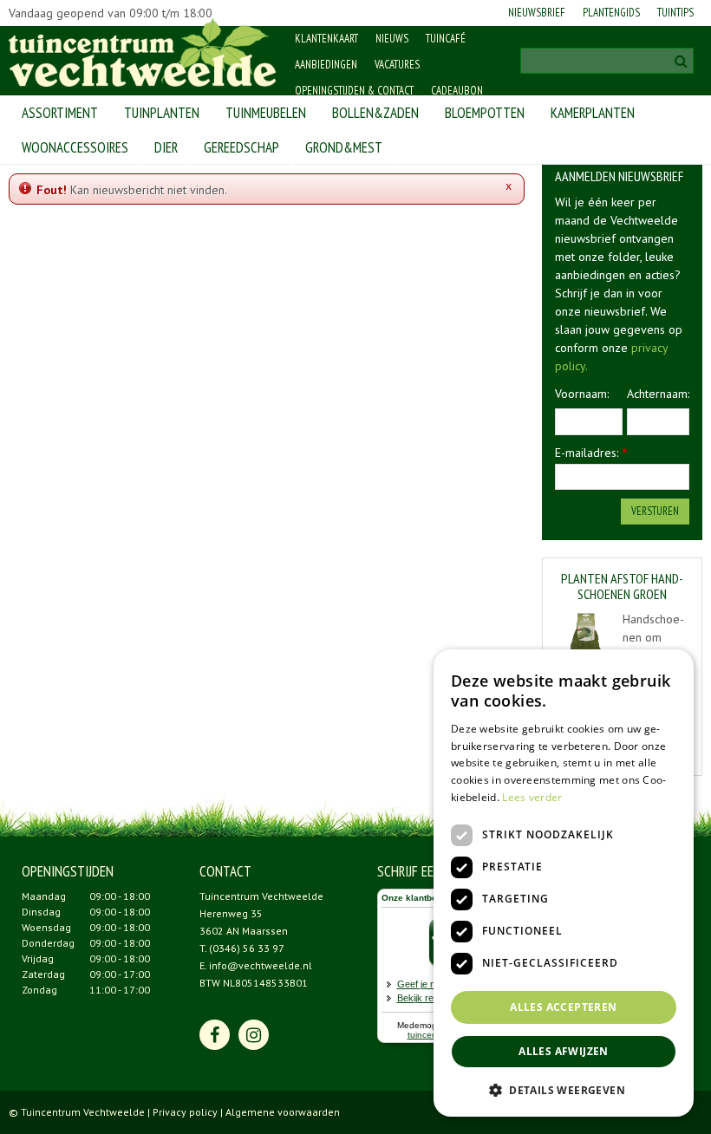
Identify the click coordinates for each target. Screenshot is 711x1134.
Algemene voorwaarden (282, 1111)
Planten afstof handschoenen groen (622, 586)
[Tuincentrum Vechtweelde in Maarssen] (143, 52)
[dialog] (564, 883)
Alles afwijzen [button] (564, 1051)
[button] (563, 1089)
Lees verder (532, 797)
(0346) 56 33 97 (246, 948)
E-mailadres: (591, 452)
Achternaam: (658, 393)
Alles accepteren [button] (563, 1007)
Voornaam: (582, 393)
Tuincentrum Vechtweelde (261, 896)
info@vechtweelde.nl (260, 965)
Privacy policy (185, 1111)
